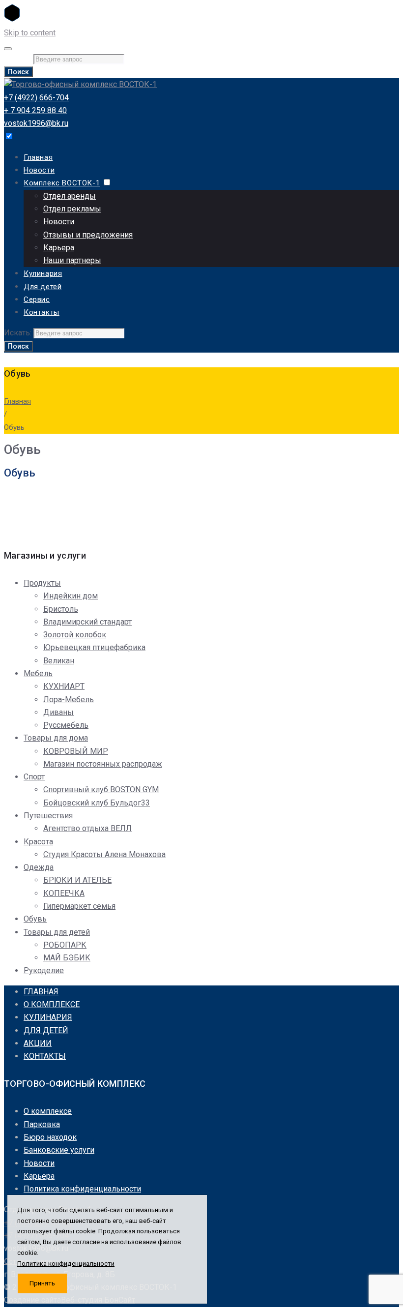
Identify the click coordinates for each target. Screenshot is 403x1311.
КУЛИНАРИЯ (48, 1017)
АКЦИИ (38, 1043)
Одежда (39, 867)
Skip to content (30, 32)
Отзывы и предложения (88, 234)
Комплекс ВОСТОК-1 (62, 183)
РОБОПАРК (64, 945)
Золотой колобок (74, 634)
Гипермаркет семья (79, 906)
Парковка (42, 1124)
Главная (38, 157)
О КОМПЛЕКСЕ (52, 1004)
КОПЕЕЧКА (64, 893)
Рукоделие (44, 970)
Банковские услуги (59, 1150)
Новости (39, 170)
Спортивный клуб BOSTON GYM (101, 789)
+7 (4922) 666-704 (36, 97)
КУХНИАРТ (64, 686)
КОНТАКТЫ (45, 1056)
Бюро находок (50, 1137)
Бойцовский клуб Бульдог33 (96, 802)
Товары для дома (56, 738)
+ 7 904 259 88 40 (35, 110)
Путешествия (48, 815)
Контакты (41, 312)
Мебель (38, 673)
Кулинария (43, 273)
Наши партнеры (72, 260)
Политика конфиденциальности (82, 1188)
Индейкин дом (70, 595)
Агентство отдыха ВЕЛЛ (87, 828)
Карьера (58, 247)
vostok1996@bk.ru (36, 123)
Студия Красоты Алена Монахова (104, 854)
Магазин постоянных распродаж (102, 764)
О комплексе (48, 1111)
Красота (38, 841)
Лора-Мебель (68, 699)
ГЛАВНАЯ (41, 991)
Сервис (37, 299)
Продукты (42, 583)
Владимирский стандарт (87, 621)
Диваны (58, 712)
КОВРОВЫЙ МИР (75, 751)
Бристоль (60, 609)
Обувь (35, 919)
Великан (58, 660)
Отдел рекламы (72, 208)
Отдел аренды (69, 196)
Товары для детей (57, 932)
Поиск (18, 72)
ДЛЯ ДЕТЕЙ (46, 1030)
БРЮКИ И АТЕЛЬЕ (77, 880)
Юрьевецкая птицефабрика (94, 647)
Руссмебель (65, 725)
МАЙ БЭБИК (66, 957)
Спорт (34, 776)
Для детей (42, 286)
